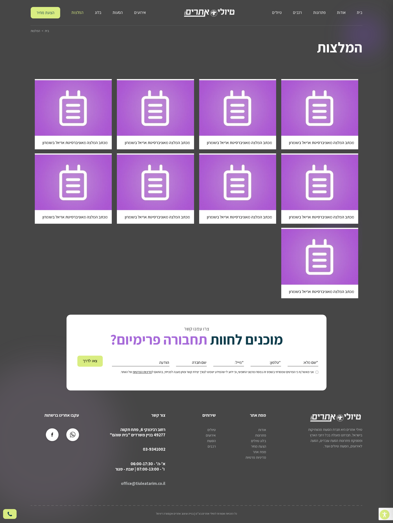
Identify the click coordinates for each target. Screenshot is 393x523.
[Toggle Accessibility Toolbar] (384, 514)
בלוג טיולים (258, 440)
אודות (341, 12)
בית (359, 12)
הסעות (118, 12)
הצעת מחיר (45, 12)
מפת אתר (259, 451)
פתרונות (319, 12)
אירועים (140, 12)
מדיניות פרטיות (255, 457)
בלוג (98, 12)
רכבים (297, 12)
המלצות (77, 12)
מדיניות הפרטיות (142, 372)
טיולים (277, 12)
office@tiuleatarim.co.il (143, 483)
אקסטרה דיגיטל (164, 513)
